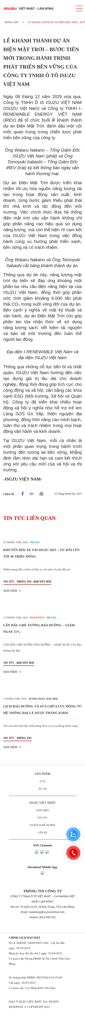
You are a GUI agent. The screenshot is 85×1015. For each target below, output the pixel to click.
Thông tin (24, 581)
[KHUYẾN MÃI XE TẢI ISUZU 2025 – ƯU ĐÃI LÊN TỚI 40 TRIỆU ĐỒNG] (42, 532)
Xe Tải (43, 788)
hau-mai (52, 698)
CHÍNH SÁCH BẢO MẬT (24, 937)
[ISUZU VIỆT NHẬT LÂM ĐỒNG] (36, 9)
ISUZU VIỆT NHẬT (42, 802)
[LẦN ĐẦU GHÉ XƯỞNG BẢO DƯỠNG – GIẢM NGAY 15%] (42, 608)
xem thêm (10, 590)
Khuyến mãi (42, 581)
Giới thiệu (42, 810)
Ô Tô (42, 781)
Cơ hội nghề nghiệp (42, 825)
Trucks (35, 542)
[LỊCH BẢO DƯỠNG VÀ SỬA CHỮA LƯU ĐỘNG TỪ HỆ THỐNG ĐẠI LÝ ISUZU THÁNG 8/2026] (42, 689)
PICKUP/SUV (37, 617)
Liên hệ (42, 832)
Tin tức (9, 581)
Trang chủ (11, 22)
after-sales (37, 698)
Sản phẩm (42, 773)
